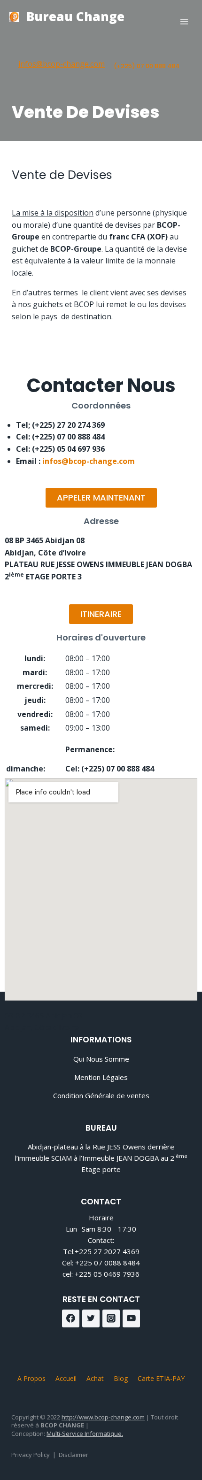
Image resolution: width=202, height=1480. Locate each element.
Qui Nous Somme (101, 1059)
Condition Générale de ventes (101, 1095)
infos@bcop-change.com (61, 64)
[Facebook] (71, 1318)
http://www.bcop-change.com (103, 1417)
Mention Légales (101, 1077)
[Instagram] (111, 1318)
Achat (95, 1378)
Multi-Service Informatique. (85, 1433)
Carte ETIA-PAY (161, 1378)
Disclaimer (73, 1454)
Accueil (66, 1378)
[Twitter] (91, 1318)
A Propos (31, 1378)
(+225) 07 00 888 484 (146, 66)
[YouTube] (131, 1318)
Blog (121, 1378)
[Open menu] (184, 21)
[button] (101, 498)
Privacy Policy (30, 1454)
